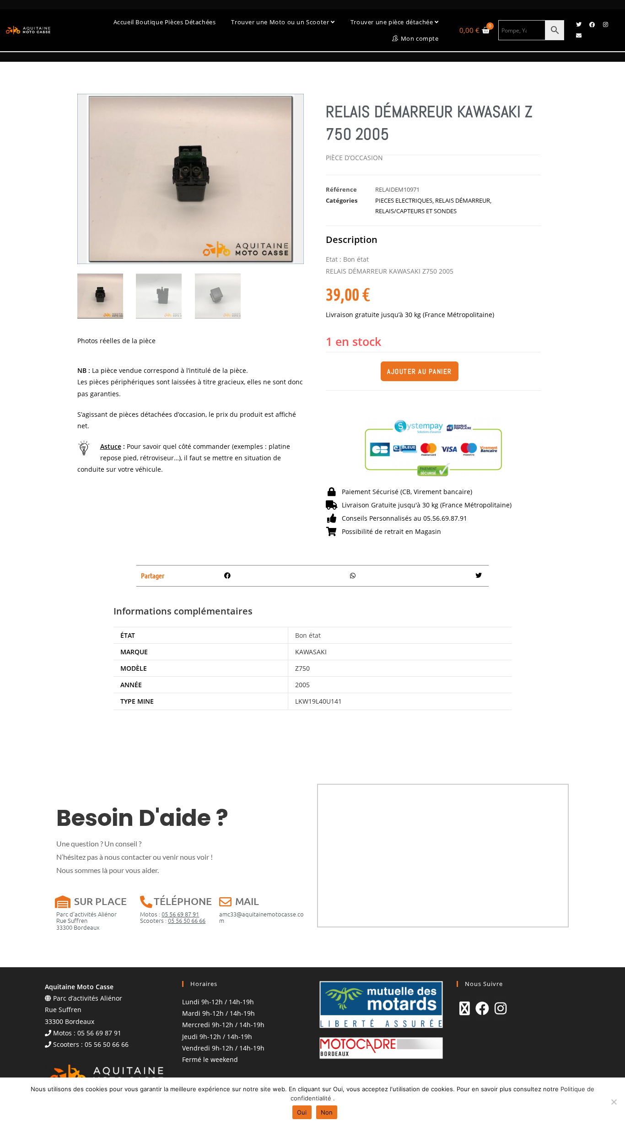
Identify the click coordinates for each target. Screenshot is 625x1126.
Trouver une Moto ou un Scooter (281, 22)
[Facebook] (592, 24)
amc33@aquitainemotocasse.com (261, 917)
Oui (302, 1112)
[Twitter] (578, 24)
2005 (302, 684)
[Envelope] (578, 35)
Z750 (302, 668)
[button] (227, 576)
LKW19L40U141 (318, 701)
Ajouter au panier (419, 371)
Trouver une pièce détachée (392, 22)
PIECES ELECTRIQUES (403, 200)
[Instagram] (605, 24)
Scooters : (172, 920)
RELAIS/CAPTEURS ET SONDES (416, 211)
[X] (464, 1008)
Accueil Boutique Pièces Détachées (164, 22)
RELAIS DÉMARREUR (462, 200)
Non (327, 1112)
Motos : (169, 914)
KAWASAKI (311, 651)
